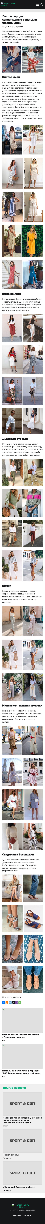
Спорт (5, 1126)
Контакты (28, 1216)
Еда (3, 1040)
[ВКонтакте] (3, 1002)
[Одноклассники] (7, 1002)
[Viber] (16, 1002)
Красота (19, 27)
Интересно (7, 1158)
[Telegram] (10, 1002)
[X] (13, 1002)
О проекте (17, 1216)
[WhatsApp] (19, 1002)
